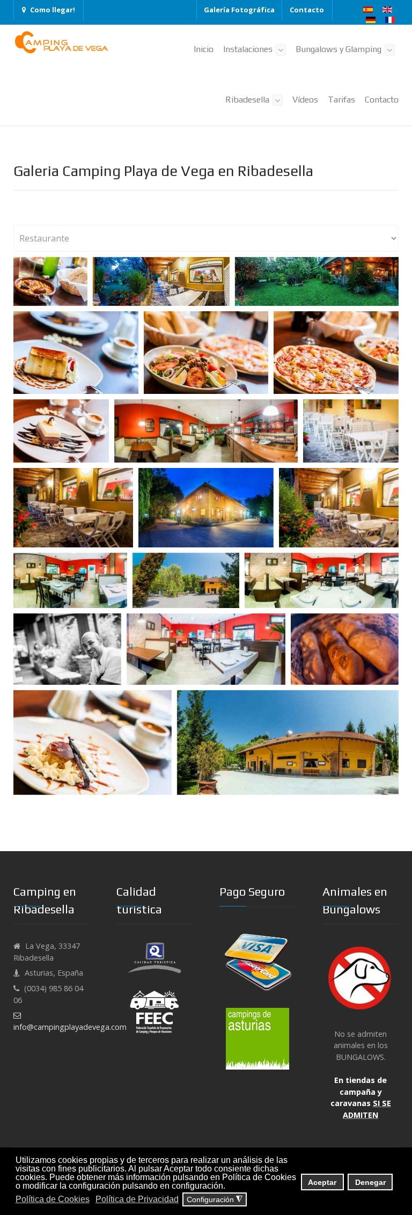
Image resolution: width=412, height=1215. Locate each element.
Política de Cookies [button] (53, 1199)
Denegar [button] (370, 1182)
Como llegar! (52, 9)
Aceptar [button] (322, 1182)
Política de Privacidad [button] (137, 1199)
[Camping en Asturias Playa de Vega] (61, 42)
